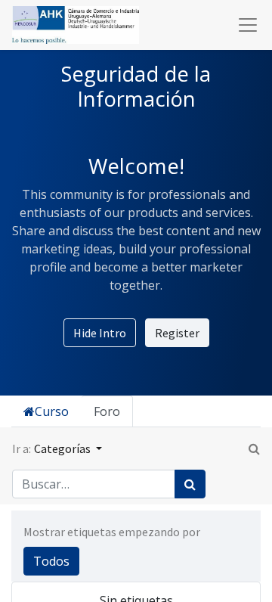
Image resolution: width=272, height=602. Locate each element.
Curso (52, 411)
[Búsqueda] (190, 484)
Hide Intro (99, 332)
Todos (51, 561)
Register (177, 332)
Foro (107, 411)
